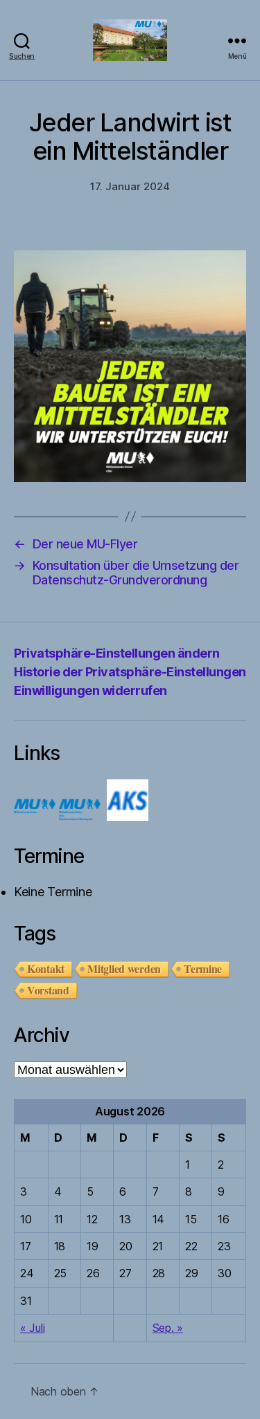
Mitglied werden (124, 968)
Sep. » (168, 1328)
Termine (203, 968)
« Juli (32, 1328)
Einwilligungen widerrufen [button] (90, 690)
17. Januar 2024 (130, 186)
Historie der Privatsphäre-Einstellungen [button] (130, 672)
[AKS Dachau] (127, 816)
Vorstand (48, 990)
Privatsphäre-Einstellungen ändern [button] (117, 653)
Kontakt (45, 968)
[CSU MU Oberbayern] (80, 816)
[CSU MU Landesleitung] (34, 816)
